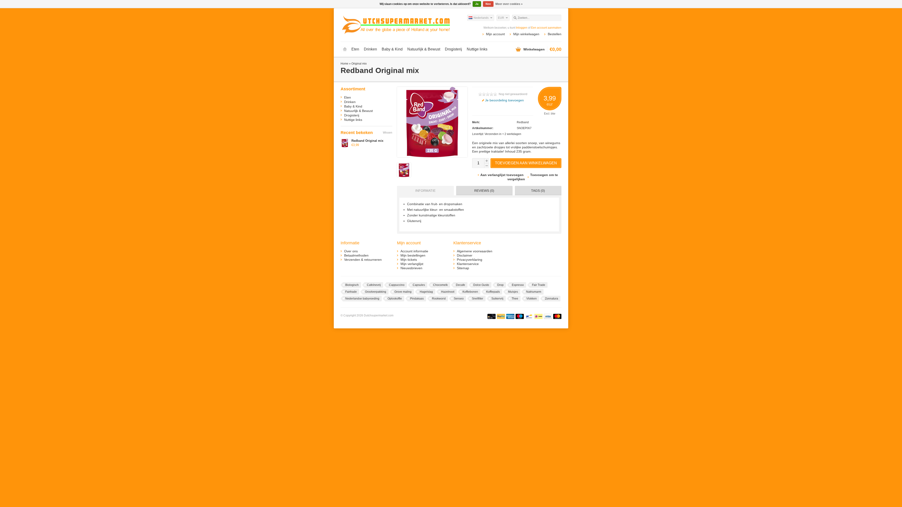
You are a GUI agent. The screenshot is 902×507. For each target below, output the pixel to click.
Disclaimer (464, 255)
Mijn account (495, 34)
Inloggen (521, 27)
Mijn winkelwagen (526, 34)
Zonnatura (551, 298)
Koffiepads (493, 291)
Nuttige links (477, 49)
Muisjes (513, 291)
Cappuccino (396, 285)
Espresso (518, 285)
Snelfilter (477, 298)
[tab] (424, 190)
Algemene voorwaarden (474, 251)
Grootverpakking (375, 291)
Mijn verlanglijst (411, 264)
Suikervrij (497, 298)
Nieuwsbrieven (411, 268)
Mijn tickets (408, 259)
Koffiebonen (470, 291)
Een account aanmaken (546, 27)
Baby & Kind (392, 49)
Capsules (419, 285)
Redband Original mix (367, 140)
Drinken (370, 49)
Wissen (387, 132)
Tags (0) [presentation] (538, 190)
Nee (488, 4)
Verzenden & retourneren (363, 259)
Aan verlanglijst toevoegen (502, 175)
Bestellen (554, 34)
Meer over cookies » (509, 4)
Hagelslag (426, 291)
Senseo (459, 298)
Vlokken (531, 298)
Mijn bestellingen (412, 255)
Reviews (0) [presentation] (484, 190)
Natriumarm (533, 291)
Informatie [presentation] (425, 190)
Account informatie (414, 251)
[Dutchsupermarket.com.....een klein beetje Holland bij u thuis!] (396, 24)
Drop (500, 285)
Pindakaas (417, 298)
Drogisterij (453, 49)
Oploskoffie (395, 298)
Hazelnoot (447, 291)
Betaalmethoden (356, 255)
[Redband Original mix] (404, 176)
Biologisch (352, 285)
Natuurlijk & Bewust (423, 49)
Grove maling (403, 291)
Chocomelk (440, 285)
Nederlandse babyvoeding (362, 298)
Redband (523, 122)
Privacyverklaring (469, 259)
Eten (355, 49)
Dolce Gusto (481, 285)
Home (345, 49)
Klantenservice (468, 264)
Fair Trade (538, 285)
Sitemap (463, 268)
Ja (476, 4)
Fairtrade (351, 291)
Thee (515, 298)
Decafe (460, 285)
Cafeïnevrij (374, 285)
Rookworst (439, 298)
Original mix (359, 63)
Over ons (351, 251)
